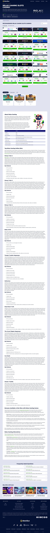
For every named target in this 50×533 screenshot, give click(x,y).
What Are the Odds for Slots (19, 506)
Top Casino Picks (5, 25)
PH (3, 517)
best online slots (7, 153)
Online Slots (32, 1)
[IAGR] (32, 525)
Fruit (32, 504)
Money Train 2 (7, 157)
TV (32, 509)
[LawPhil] (17, 525)
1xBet (5, 503)
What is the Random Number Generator (19, 509)
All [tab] (17, 92)
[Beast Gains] (8, 100)
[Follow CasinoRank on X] (41, 517)
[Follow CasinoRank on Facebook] (37, 517)
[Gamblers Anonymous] (21, 525)
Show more (24, 86)
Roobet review (25, 37)
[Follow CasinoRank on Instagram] (39, 517)
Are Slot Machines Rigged (19, 503)
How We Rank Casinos (43, 507)
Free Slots (42, 1)
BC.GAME (5, 504)
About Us (43, 503)
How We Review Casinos (43, 506)
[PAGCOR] (14, 525)
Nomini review (10, 37)
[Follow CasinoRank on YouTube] (43, 517)
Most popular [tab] (6, 92)
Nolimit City (12, 446)
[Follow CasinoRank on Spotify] (44, 517)
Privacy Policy (44, 504)
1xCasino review (40, 37)
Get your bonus (10, 36)
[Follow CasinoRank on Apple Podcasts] (46, 517)
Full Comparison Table (11, 25)
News (46, 1)
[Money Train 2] (30, 100)
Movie (32, 506)
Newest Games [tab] (13, 92)
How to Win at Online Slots (19, 507)
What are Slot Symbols (19, 504)
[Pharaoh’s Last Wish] (19, 100)
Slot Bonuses (37, 1)
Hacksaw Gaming (14, 437)
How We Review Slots (44, 509)
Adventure (32, 507)
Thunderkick (12, 451)
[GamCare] (26, 525)
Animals (32, 503)
